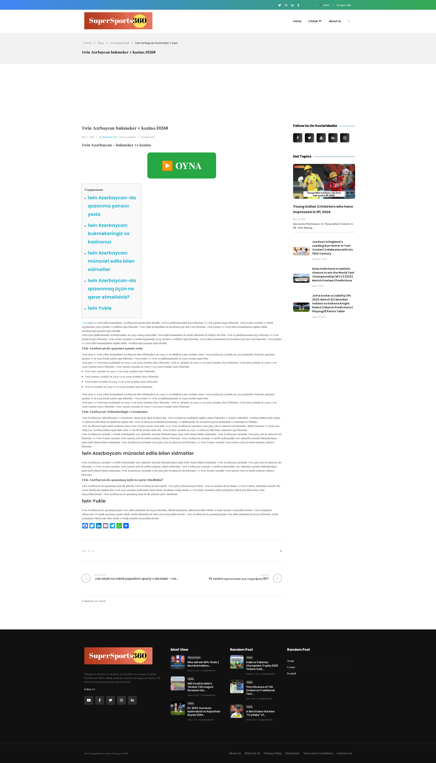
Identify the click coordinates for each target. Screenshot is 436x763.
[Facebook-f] (99, 700)
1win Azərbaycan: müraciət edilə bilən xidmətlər (111, 261)
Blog (101, 43)
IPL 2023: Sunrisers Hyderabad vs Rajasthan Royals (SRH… (203, 711)
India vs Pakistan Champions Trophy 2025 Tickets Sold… (262, 665)
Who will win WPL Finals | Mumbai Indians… (203, 663)
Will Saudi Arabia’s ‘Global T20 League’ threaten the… (200, 687)
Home (87, 43)
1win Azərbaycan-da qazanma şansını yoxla (112, 206)
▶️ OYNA (182, 165)
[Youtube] (88, 700)
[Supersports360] (118, 20)
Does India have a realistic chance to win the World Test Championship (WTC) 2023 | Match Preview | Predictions (333, 274)
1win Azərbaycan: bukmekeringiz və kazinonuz (108, 233)
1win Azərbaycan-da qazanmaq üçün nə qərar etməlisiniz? (112, 288)
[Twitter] (110, 700)
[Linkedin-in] (132, 700)
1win (84, 322)
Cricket (190, 679)
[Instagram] (121, 700)
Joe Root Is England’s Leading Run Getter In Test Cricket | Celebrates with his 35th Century (332, 248)
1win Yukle (100, 308)
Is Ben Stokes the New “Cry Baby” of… (260, 713)
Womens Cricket (194, 657)
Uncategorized (119, 43)
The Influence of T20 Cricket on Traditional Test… (260, 690)
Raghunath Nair (109, 136)
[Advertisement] (218, 90)
